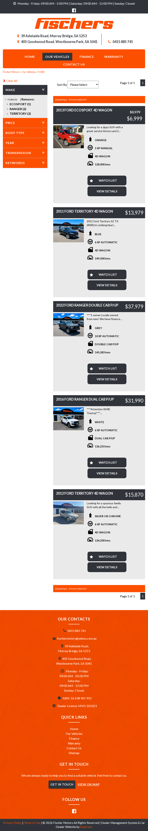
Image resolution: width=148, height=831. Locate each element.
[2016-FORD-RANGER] (68, 418)
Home (30, 56)
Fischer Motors (11, 71)
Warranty (113, 56)
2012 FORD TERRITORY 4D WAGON (84, 493)
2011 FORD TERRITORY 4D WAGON (84, 211)
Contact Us (74, 748)
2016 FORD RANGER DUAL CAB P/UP (85, 399)
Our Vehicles (57, 56)
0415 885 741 (123, 42)
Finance (87, 56)
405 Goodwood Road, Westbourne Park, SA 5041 (59, 42)
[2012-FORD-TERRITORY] (68, 512)
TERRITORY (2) (20, 113)
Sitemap (74, 753)
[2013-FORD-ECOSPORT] (68, 136)
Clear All (11, 81)
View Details (107, 191)
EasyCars (86, 826)
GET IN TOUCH (61, 784)
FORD (41, 71)
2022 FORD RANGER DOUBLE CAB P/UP (87, 305)
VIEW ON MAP (89, 784)
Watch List (108, 180)
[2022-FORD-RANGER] (68, 324)
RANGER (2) (18, 109)
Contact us (74, 64)
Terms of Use (32, 822)
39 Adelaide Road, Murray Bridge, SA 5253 (54, 36)
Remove (27, 99)
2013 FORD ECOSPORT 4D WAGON (84, 110)
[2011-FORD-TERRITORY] (68, 230)
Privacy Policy (12, 822)
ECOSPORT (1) (20, 104)
